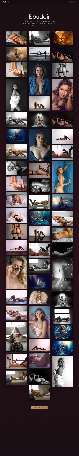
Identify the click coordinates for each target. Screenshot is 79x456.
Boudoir (28, 1)
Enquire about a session (39, 407)
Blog (47, 1)
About (42, 1)
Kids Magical (35, 1)
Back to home (39, 410)
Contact (53, 1)
